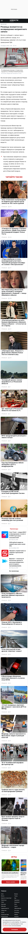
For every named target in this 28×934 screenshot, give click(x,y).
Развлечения (4, 916)
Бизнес (16, 894)
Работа (16, 914)
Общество (3, 910)
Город (15, 896)
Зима (2, 902)
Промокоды (14, 529)
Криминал (16, 902)
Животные (3, 900)
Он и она (16, 910)
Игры (14, 857)
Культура (3, 904)
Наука (15, 906)
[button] (14, 535)
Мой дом (3, 906)
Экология (3, 24)
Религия (16, 916)
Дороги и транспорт (6, 898)
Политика (16, 912)
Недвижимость (5, 908)
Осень (2, 912)
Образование (17, 908)
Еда (15, 898)
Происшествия (5, 914)
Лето (15, 904)
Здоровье (16, 900)
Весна (2, 896)
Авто (2, 894)
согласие (5, 925)
